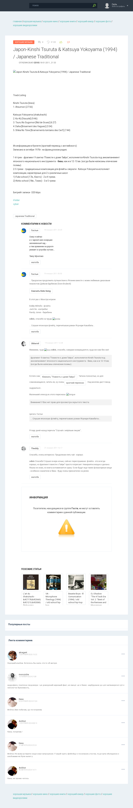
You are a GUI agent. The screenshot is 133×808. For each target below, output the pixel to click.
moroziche (24, 674)
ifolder (16, 200)
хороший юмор (86, 21)
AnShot (22, 721)
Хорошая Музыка (23, 42)
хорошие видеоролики (25, 25)
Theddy (34, 448)
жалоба (35, 262)
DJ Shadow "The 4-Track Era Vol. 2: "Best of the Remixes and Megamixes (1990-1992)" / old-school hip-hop (98, 603)
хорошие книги (68, 21)
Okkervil (35, 343)
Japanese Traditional (25, 216)
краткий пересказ (75, 383)
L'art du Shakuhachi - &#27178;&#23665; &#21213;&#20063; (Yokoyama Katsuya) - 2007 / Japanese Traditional (32, 603)
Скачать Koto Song (41, 291)
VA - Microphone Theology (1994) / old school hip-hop (53, 599)
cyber (16, 204)
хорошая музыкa (32, 21)
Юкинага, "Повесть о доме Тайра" (58, 377)
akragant (23, 652)
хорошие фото (103, 21)
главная (17, 21)
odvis (36, 63)
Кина (21, 699)
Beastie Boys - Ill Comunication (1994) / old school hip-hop (76, 598)
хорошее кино (50, 21)
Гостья (34, 230)
